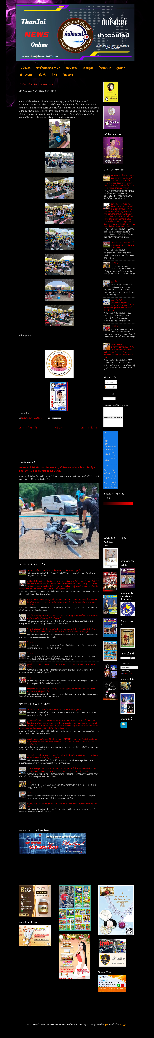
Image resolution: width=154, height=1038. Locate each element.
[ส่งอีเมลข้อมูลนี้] (53, 418)
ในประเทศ (105, 67)
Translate (128, 673)
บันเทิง (43, 74)
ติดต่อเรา (67, 74)
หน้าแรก (26, 67)
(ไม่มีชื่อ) (30, 642)
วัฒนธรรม (72, 67)
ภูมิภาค (120, 67)
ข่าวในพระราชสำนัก (48, 67)
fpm (106, 1024)
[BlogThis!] (55, 418)
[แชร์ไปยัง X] (56, 418)
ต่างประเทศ (27, 74)
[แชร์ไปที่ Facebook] (58, 418)
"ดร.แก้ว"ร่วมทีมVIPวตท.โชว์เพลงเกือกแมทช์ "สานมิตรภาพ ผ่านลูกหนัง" (54, 570)
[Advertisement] (59, 445)
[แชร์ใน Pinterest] (60, 418)
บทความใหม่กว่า (28, 427)
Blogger (123, 1024)
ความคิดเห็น (111, 387)
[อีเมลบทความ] (48, 418)
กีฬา (54, 74)
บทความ (109, 382)
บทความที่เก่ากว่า (90, 427)
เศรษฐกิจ (88, 67)
